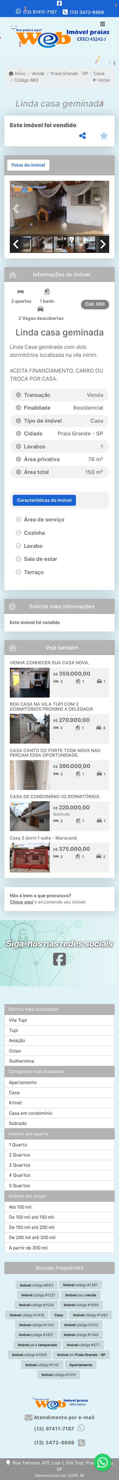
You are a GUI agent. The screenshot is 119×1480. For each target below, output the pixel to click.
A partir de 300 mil (28, 1248)
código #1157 (42, 1365)
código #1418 (27, 1315)
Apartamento (23, 1082)
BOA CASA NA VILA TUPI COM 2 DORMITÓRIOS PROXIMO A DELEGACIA (51, 706)
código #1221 (38, 1295)
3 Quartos (19, 1165)
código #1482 (90, 1315)
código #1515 (81, 1325)
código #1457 (36, 1335)
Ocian (15, 1051)
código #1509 (29, 1355)
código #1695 (81, 1305)
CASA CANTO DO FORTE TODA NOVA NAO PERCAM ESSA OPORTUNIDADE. (55, 753)
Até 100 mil (20, 1207)
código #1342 (36, 1325)
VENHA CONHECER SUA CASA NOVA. (49, 662)
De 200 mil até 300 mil (32, 1237)
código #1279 (59, 1375)
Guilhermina (21, 1061)
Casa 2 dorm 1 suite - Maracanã (43, 838)
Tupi (13, 1030)
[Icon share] (59, 3)
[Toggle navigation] (102, 24)
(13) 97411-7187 (40, 12)
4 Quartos (19, 1175)
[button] (17, 209)
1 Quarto (18, 1144)
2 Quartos (19, 1155)
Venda (37, 73)
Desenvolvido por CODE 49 (59, 1475)
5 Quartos (19, 1185)
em (81, 1355)
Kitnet (15, 1102)
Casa (99, 73)
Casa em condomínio (30, 1113)
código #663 (36, 1285)
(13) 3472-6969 (87, 12)
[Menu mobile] (59, 37)
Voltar (103, 80)
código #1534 (36, 1305)
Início (20, 73)
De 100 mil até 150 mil (31, 1217)
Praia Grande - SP (69, 73)
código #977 (83, 1345)
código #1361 (80, 1285)
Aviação (17, 1040)
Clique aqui (21, 902)
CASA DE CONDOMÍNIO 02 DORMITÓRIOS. (55, 796)
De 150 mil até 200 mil (32, 1227)
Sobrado (18, 1123)
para (80, 1295)
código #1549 (81, 1335)
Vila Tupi (18, 1020)
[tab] (28, 165)
